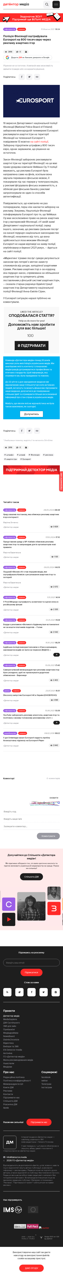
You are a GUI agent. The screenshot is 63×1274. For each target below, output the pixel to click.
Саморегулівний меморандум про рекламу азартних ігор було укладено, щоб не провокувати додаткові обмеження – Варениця (31, 672)
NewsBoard (9, 1036)
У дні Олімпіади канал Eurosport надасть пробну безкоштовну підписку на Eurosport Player (26, 739)
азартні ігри (11, 459)
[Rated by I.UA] (44, 1228)
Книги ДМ (8, 1087)
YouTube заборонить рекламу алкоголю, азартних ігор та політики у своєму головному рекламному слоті (31, 716)
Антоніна (7, 1053)
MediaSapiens (10, 1019)
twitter (44, 1080)
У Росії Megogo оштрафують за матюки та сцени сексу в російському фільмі (30, 603)
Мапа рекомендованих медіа (18, 1060)
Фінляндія (35, 455)
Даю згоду (31, 1268)
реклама (49, 455)
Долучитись (31, 414)
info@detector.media (17, 1157)
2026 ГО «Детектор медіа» (20, 1160)
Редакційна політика (13, 1077)
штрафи (9, 455)
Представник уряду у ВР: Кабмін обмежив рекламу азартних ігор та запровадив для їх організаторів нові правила (29, 544)
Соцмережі (49, 1072)
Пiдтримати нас (39, 1122)
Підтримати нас (11, 1097)
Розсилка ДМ (10, 1104)
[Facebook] (22, 77)
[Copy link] (37, 77)
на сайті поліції (39, 141)
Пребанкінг (9, 1029)
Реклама (7, 1090)
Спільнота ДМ (31, 876)
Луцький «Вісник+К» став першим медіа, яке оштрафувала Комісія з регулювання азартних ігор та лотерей (29, 574)
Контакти (8, 1094)
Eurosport (26, 459)
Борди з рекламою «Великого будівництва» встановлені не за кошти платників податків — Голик (31, 626)
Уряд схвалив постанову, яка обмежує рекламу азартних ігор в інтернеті (31, 516)
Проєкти (9, 1011)
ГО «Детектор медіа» (14, 1056)
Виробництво (10, 733)
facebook (45, 1077)
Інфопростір (9, 29)
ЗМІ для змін (9, 1026)
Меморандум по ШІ (13, 1084)
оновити (54, 797)
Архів (6, 1107)
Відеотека (8, 1043)
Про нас (8, 1072)
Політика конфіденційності (17, 1080)
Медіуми (7, 1066)
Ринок (7, 691)
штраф (22, 455)
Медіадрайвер (10, 1032)
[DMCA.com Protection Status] (20, 1228)
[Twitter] (29, 77)
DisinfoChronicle (11, 1039)
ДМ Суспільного (11, 1022)
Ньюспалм (8, 1063)
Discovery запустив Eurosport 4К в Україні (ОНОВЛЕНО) (30, 695)
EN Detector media (12, 1049)
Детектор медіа (11, 1016)
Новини (21, 29)
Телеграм (46, 1084)
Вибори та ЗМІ (11, 1046)
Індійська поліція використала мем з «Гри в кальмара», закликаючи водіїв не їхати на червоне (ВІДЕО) (30, 648)
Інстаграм (46, 1087)
